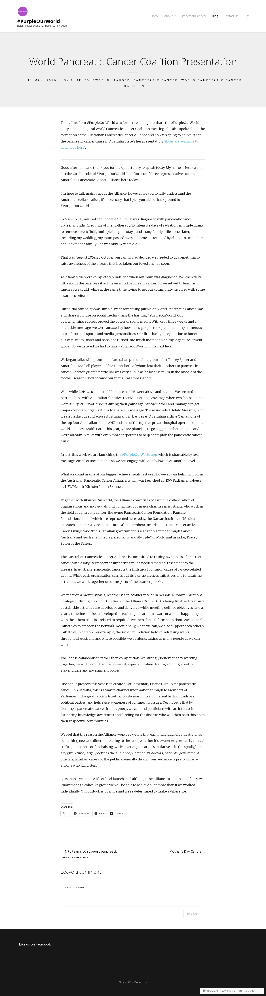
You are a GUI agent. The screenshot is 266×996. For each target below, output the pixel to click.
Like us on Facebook (35, 944)
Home (155, 16)
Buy (246, 16)
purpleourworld (90, 80)
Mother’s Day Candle (187, 851)
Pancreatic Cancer (194, 16)
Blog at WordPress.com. (133, 982)
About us (170, 16)
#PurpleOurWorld (38, 21)
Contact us (231, 16)
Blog (215, 16)
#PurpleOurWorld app (139, 454)
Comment (193, 913)
